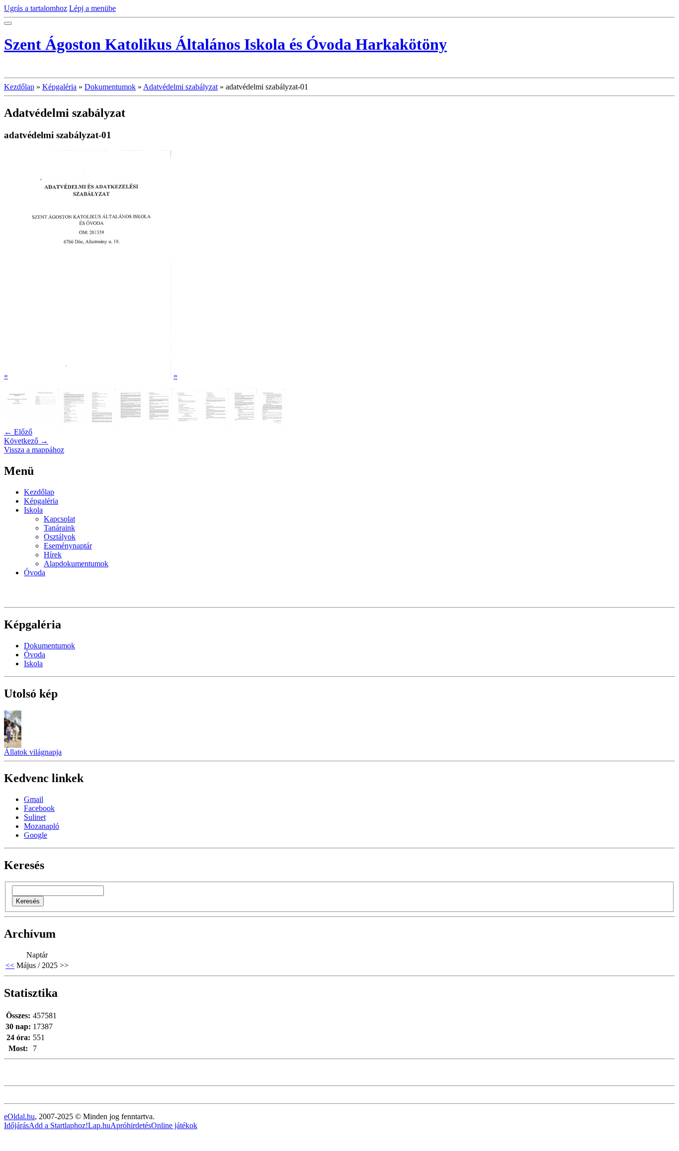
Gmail (33, 799)
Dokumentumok (110, 87)
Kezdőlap (19, 87)
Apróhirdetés (130, 1125)
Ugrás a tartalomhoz (35, 8)
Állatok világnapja (33, 752)
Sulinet (35, 817)
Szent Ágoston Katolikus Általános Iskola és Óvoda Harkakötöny (225, 44)
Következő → (26, 441)
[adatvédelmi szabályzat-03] (74, 423)
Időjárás (16, 1125)
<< (9, 965)
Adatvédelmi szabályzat (180, 87)
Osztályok (60, 536)
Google (35, 835)
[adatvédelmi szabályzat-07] (187, 423)
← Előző (18, 432)
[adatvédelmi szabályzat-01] (17, 423)
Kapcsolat (59, 519)
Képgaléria (59, 87)
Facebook (39, 808)
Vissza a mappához (34, 449)
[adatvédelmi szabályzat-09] (244, 423)
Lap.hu (99, 1125)
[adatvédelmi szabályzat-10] (272, 423)
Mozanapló (41, 826)
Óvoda (34, 572)
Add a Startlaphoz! (58, 1125)
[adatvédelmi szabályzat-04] (102, 423)
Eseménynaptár (68, 545)
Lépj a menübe (92, 8)
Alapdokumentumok (76, 563)
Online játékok (174, 1125)
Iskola (33, 510)
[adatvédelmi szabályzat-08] (215, 423)
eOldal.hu (19, 1116)
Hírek (53, 554)
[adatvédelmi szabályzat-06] (159, 423)
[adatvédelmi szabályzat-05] (130, 423)
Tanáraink (59, 528)
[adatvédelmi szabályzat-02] (45, 423)
